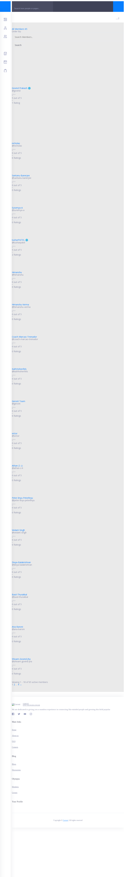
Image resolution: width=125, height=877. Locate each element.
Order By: (16, 31)
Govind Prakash (19, 88)
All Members (19, 29)
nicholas (16, 143)
